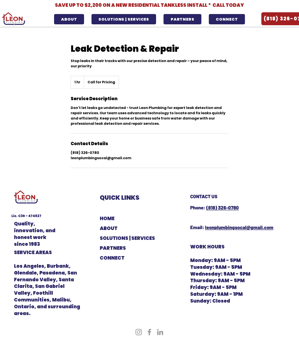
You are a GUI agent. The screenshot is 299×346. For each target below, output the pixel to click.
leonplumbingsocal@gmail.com (239, 227)
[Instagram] (138, 332)
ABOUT (109, 228)
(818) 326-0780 (222, 207)
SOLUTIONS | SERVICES (120, 238)
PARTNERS (113, 248)
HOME (107, 218)
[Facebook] (149, 332)
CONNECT (112, 258)
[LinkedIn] (160, 332)
